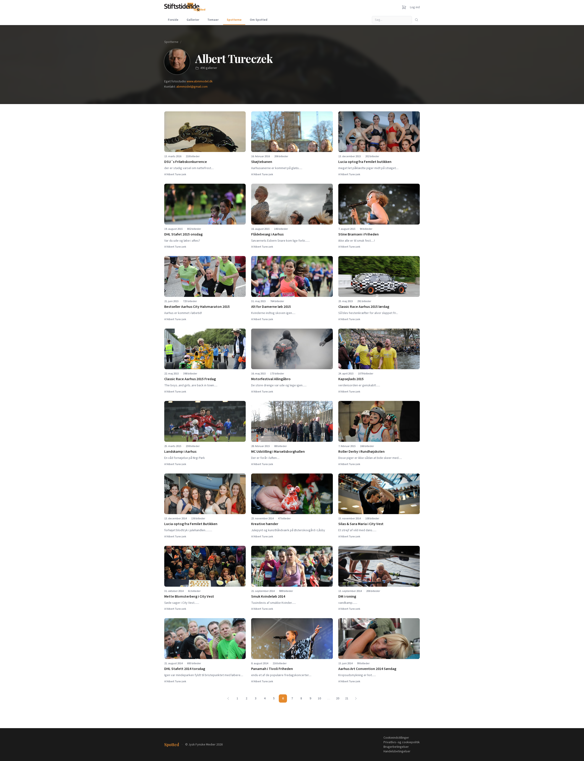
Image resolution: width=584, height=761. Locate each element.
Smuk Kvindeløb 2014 (268, 596)
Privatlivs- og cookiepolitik (401, 742)
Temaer (213, 20)
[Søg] (416, 20)
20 (337, 698)
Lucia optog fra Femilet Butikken (190, 523)
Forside (173, 20)
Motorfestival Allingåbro (271, 379)
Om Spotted (258, 20)
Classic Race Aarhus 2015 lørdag (363, 306)
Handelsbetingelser (396, 751)
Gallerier (193, 20)
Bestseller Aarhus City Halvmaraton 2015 (197, 306)
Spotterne (234, 20)
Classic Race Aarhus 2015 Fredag (190, 379)
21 (346, 698)
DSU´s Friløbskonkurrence (185, 161)
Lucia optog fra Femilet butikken (364, 161)
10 (319, 698)
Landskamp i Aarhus (180, 451)
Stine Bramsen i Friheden (358, 234)
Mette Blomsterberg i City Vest (189, 596)
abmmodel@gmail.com (192, 86)
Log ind (415, 7)
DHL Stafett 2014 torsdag (184, 668)
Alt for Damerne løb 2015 (271, 306)
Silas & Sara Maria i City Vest (360, 523)
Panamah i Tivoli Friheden (272, 668)
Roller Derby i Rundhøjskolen (361, 451)
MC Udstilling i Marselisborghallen (278, 451)
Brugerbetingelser (396, 747)
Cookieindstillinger (396, 737)
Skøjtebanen (261, 161)
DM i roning (347, 596)
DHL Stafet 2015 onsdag (183, 234)
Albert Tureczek (176, 174)
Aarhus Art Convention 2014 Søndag (367, 668)
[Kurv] (404, 7)
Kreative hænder (264, 523)
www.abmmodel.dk (200, 81)
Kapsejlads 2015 (351, 379)
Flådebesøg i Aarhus (267, 234)
